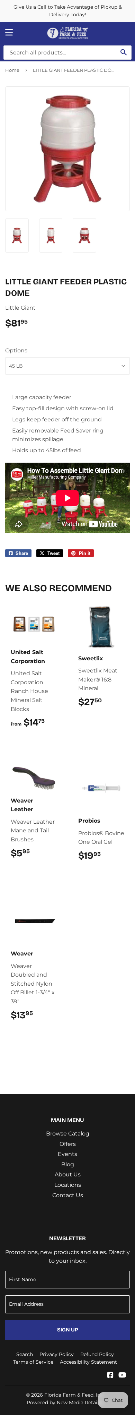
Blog (67, 1164)
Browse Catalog (67, 1133)
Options (16, 350)
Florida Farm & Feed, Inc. (74, 1395)
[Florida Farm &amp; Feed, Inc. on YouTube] (122, 1375)
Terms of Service (33, 1362)
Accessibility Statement (88, 1362)
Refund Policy (97, 1354)
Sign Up (67, 1330)
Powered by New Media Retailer (65, 1402)
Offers (68, 1144)
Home (12, 70)
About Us (68, 1174)
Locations (67, 1185)
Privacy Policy (56, 1354)
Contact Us (67, 1195)
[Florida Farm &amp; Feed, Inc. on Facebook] (110, 1375)
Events (67, 1154)
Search (24, 1354)
